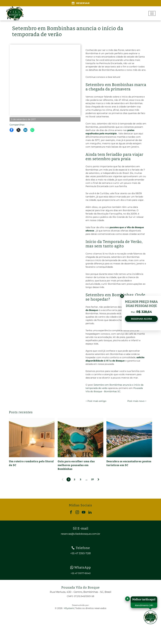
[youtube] (83, 512)
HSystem (69, 608)
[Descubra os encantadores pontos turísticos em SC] (129, 437)
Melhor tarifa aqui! (144, 599)
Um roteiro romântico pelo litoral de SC (31, 463)
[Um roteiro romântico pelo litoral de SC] (32, 437)
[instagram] (77, 512)
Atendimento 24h (144, 605)
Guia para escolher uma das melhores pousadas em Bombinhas (76, 465)
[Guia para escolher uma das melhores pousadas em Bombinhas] (80, 437)
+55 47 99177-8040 (81, 573)
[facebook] (71, 512)
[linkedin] (90, 512)
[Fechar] (122, 296)
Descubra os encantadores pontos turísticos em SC (128, 463)
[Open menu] (151, 13)
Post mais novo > (136, 401)
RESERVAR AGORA (141, 318)
